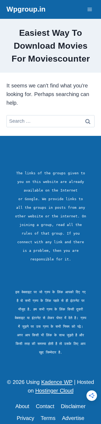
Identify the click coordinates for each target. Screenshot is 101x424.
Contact (45, 406)
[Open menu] (90, 9)
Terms (48, 418)
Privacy (25, 418)
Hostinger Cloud (54, 391)
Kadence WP (56, 382)
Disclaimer (73, 406)
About (22, 406)
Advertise (73, 418)
